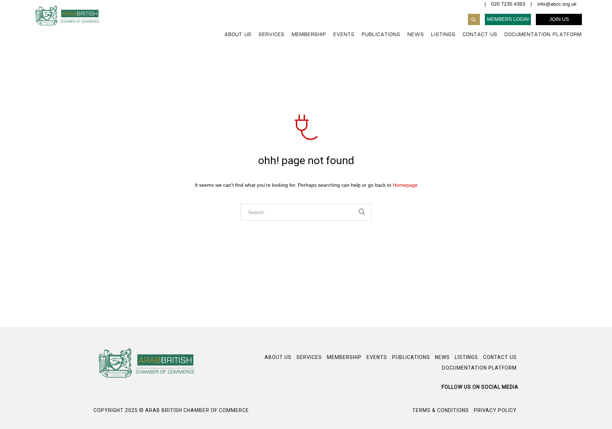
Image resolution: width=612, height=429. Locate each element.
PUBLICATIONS (381, 35)
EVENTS (344, 35)
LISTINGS (443, 35)
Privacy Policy (495, 410)
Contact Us (480, 35)
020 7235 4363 (508, 4)
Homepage (405, 185)
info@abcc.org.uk (557, 4)
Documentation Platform (543, 35)
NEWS (416, 35)
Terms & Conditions (440, 410)
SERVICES (272, 35)
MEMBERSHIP (309, 35)
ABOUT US (238, 35)
